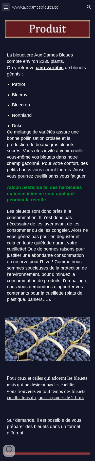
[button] (6, 7)
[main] (47, 177)
